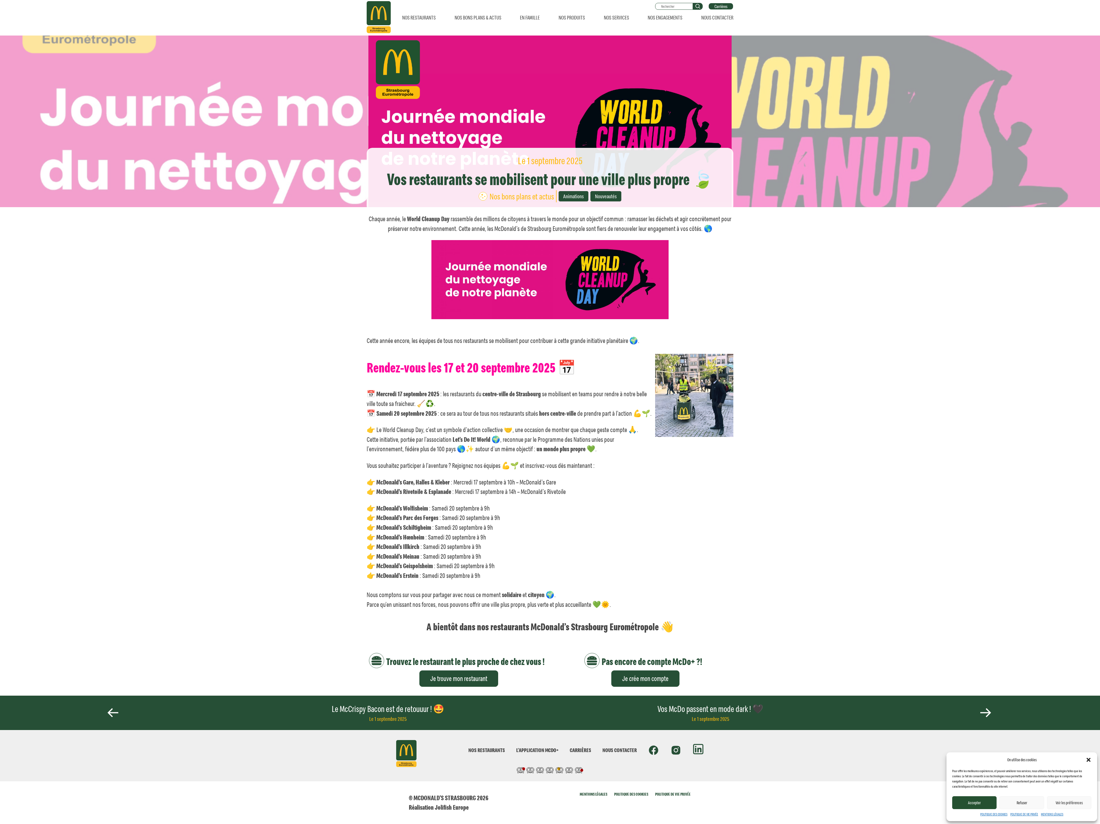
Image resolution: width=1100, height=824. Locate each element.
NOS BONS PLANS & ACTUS (478, 17)
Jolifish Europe (452, 807)
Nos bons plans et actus (522, 196)
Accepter (974, 802)
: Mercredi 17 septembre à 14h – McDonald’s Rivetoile (471, 491)
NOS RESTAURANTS (419, 17)
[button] (1088, 760)
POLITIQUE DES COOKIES (993, 814)
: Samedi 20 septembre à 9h (433, 508)
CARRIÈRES (580, 750)
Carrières (720, 6)
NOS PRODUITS (572, 17)
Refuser (1022, 802)
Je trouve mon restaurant (458, 678)
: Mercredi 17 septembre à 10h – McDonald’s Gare (466, 482)
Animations (573, 196)
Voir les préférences (1069, 802)
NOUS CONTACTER (717, 17)
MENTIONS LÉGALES (1052, 814)
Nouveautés (606, 196)
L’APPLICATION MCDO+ (537, 750)
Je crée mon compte (645, 678)
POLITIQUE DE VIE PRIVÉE (1024, 814)
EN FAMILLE (530, 17)
